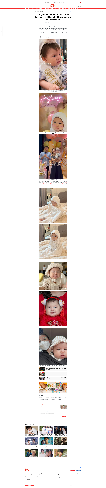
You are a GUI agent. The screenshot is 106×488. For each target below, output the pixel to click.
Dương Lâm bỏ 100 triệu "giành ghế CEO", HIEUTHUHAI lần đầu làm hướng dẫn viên (46, 435)
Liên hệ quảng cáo (40, 476)
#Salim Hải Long (59, 399)
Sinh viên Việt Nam (62, 2)
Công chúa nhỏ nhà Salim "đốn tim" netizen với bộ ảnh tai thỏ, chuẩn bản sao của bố (49, 406)
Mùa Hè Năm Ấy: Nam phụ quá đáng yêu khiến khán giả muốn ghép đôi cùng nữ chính (60, 459)
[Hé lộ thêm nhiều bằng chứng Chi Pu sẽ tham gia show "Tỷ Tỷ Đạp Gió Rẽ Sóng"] (42, 374)
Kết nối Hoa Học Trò (46, 474)
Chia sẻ (2, 29)
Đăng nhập (40, 411)
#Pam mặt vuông (46, 397)
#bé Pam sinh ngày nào (62, 397)
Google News (70, 11)
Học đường (40, 8)
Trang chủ (25, 8)
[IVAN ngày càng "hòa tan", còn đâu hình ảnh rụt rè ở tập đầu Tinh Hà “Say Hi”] (46, 453)
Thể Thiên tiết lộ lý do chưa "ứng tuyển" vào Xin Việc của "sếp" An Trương (31, 447)
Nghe (2, 27)
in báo (55, 26)
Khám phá (33, 8)
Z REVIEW (68, 8)
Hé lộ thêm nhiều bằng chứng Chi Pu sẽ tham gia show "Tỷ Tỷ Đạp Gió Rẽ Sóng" (56, 373)
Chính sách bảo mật (74, 476)
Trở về (2, 36)
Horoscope (76, 8)
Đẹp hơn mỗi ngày (46, 8)
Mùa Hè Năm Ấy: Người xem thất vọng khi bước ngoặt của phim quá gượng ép (46, 447)
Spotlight (72, 8)
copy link (53, 26)
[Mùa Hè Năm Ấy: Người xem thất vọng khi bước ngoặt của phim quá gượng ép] (46, 441)
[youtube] (80, 2)
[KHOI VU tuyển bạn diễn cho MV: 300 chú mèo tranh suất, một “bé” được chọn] (31, 430)
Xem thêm (80, 8)
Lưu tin (2, 31)
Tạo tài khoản (46, 411)
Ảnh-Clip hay (64, 8)
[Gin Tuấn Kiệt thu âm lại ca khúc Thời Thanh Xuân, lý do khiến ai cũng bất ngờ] (60, 441)
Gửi (64, 416)
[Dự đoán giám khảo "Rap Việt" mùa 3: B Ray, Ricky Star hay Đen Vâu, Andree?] (42, 369)
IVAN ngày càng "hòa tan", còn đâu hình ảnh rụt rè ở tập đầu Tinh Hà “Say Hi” (46, 459)
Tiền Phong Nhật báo (54, 2)
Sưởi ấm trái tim (58, 473)
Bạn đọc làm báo (30, 485)
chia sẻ (49, 26)
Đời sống (29, 8)
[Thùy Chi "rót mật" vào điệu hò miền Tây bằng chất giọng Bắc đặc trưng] (31, 453)
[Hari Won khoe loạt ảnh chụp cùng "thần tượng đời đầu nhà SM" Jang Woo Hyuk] (42, 378)
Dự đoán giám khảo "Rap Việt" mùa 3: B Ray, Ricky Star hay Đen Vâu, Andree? (56, 369)
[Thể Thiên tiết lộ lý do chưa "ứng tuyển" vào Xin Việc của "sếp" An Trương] (31, 441)
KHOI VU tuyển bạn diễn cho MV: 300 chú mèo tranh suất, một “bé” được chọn (31, 435)
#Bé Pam (40, 397)
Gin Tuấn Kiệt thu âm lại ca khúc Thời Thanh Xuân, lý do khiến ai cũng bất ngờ (60, 447)
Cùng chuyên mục (30, 424)
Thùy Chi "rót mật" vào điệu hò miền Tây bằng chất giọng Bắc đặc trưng (31, 459)
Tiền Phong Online (47, 2)
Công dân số (32, 474)
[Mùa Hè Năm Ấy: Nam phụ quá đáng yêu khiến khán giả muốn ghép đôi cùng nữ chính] (60, 453)
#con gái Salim (41, 399)
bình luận (57, 26)
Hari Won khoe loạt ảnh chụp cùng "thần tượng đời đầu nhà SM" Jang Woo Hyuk (56, 378)
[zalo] (66, 479)
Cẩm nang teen (70, 473)
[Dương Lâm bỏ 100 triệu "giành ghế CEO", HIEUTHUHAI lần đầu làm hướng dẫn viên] (46, 430)
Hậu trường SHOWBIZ (53, 8)
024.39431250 (28, 479)
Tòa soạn (26, 476)
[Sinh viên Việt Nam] (78, 471)
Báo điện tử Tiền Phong (53, 5)
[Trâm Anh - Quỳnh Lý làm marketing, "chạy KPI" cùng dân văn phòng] (60, 430)
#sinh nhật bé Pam (53, 397)
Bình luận (2, 33)
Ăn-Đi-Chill (59, 8)
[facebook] (79, 2)
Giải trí (37, 8)
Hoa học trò (27, 470)
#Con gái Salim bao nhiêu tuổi (50, 399)
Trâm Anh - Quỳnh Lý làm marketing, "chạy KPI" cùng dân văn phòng (60, 435)
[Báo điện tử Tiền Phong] (72, 471)
